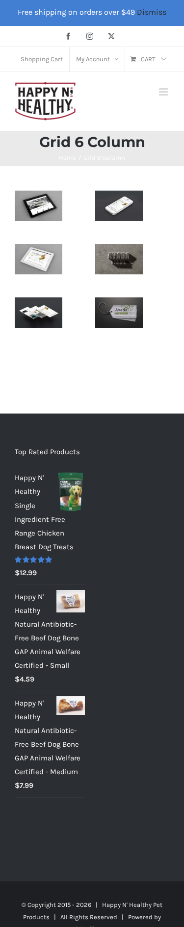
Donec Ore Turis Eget (39, 208)
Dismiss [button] (151, 12)
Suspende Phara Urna (119, 321)
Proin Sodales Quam (39, 267)
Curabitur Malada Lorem (39, 321)
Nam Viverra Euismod (119, 267)
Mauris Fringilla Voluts (119, 214)
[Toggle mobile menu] (164, 92)
